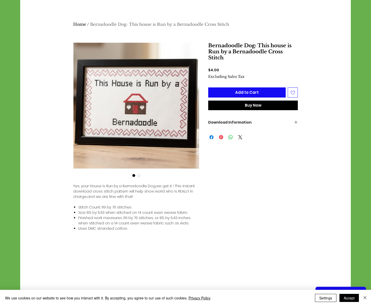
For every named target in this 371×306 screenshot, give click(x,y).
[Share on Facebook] (211, 137)
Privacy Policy (199, 297)
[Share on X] (240, 137)
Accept (349, 297)
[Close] (365, 298)
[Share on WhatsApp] (231, 137)
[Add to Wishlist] (293, 92)
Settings (325, 297)
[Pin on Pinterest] (221, 137)
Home (79, 24)
